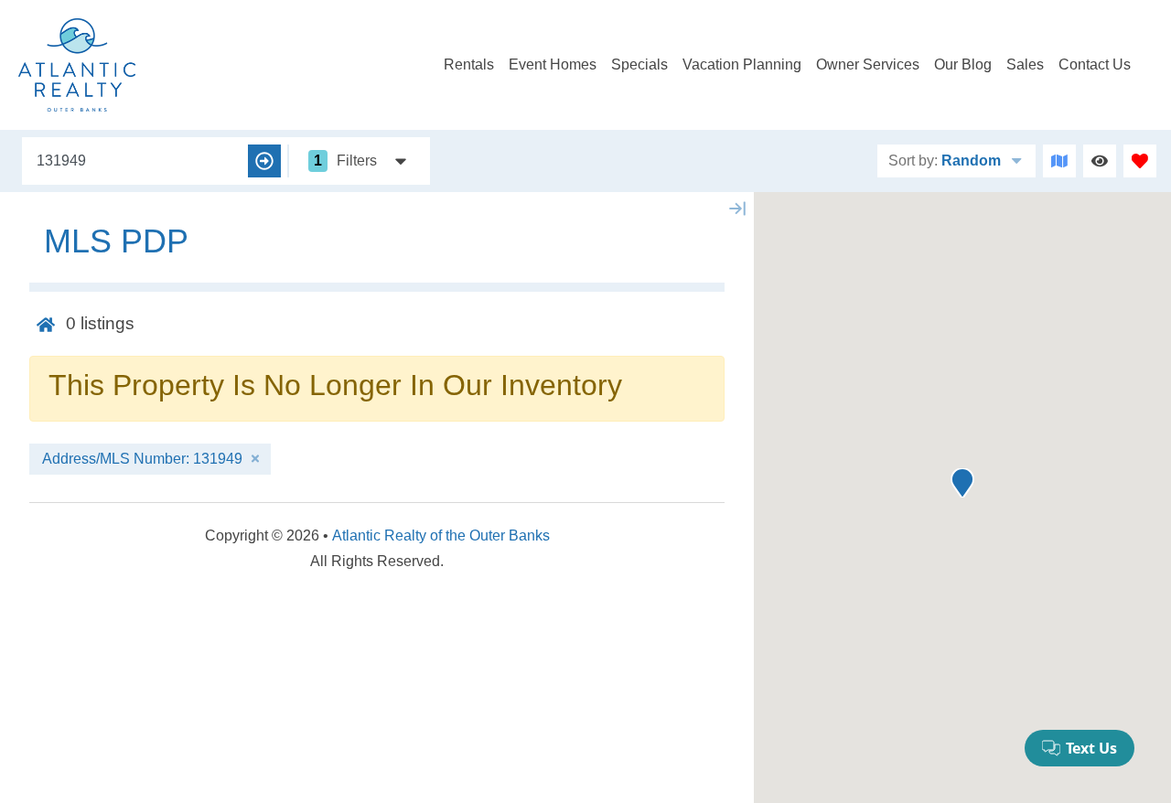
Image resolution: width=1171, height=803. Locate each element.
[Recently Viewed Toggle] (1099, 161)
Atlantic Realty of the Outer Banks (441, 535)
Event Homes (552, 64)
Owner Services (867, 64)
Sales (1025, 64)
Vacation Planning (741, 64)
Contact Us (1094, 64)
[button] (962, 483)
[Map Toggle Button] (1059, 161)
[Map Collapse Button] (737, 208)
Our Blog (963, 64)
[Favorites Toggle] (1139, 161)
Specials (639, 64)
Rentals (469, 64)
